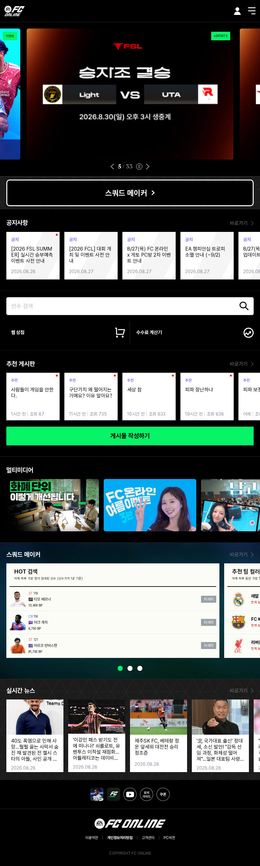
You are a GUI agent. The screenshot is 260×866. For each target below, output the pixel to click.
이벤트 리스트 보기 (139, 166)
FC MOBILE (97, 794)
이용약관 (91, 838)
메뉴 (252, 10)
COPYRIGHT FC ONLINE (130, 853)
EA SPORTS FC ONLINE (14, 11)
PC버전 (169, 838)
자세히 (208, 599)
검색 (244, 306)
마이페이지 (237, 11)
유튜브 (130, 794)
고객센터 (148, 838)
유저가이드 (146, 794)
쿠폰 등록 (163, 794)
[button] (112, 166)
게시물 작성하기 (130, 436)
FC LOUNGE (113, 794)
